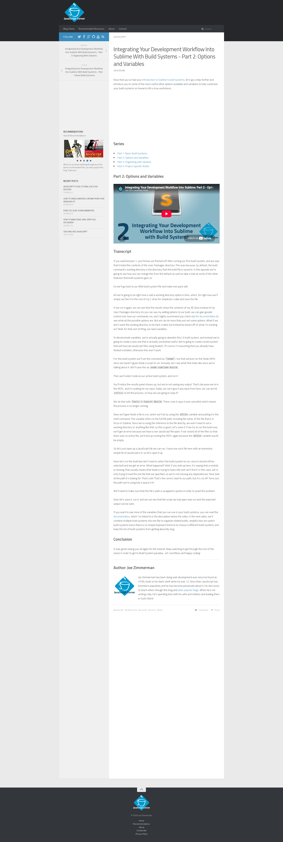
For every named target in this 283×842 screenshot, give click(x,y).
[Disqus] (166, 659)
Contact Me (141, 830)
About (111, 28)
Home (141, 820)
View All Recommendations (74, 135)
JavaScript (119, 37)
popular (188, 590)
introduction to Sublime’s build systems (163, 80)
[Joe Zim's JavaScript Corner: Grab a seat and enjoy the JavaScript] (74, 12)
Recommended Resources (91, 28)
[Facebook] (84, 37)
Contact (123, 28)
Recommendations (141, 823)
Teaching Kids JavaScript (75, 231)
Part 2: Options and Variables (133, 158)
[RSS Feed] (103, 37)
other (181, 590)
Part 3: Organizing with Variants (134, 162)
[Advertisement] (166, 115)
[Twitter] (79, 37)
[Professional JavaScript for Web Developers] (93, 148)
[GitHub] (93, 37)
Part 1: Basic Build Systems (132, 153)
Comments (203, 609)
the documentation (205, 316)
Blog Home (68, 28)
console (143, 609)
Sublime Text (131, 609)
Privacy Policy (142, 833)
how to (152, 609)
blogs (196, 590)
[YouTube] (98, 37)
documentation (121, 516)
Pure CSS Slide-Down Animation (78, 210)
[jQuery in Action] (72, 148)
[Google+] (89, 37)
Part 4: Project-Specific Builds (133, 166)
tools (160, 609)
